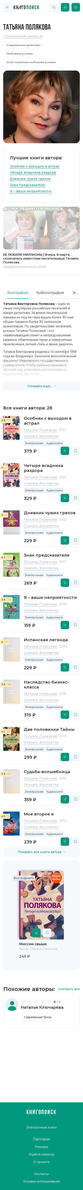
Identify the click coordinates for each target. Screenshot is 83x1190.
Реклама (41, 1147)
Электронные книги (41, 1127)
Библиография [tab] (50, 293)
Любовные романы (19, 53)
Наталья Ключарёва (42, 1007)
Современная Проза (37, 1017)
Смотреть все (69, 989)
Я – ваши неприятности (30, 191)
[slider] (37, 1001)
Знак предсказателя (27, 185)
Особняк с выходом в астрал (34, 166)
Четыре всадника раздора (33, 172)
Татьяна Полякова (40, 430)
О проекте (41, 1162)
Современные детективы (23, 45)
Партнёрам (41, 1139)
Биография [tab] (17, 293)
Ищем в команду (41, 1154)
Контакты (41, 1174)
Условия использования (41, 1181)
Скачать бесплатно (41, 436)
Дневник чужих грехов (30, 179)
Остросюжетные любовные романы (31, 62)
